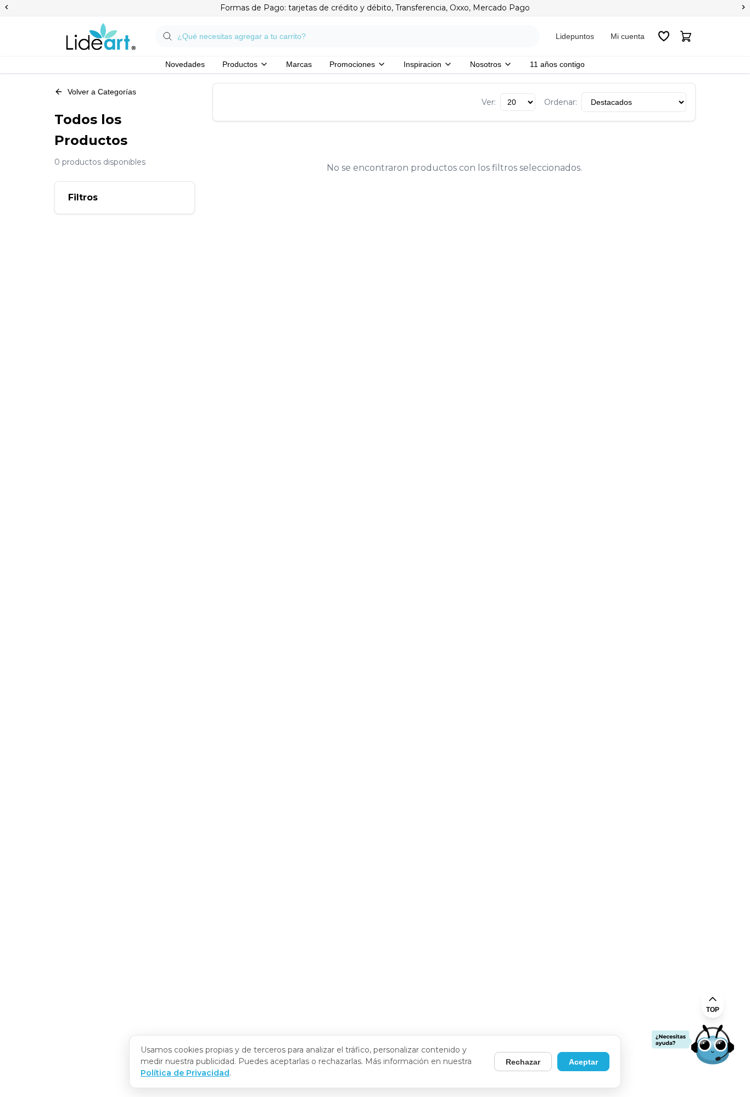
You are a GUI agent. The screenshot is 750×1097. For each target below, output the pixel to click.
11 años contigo (557, 64)
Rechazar (523, 1061)
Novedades (185, 64)
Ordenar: (560, 102)
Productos (240, 64)
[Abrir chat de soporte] (693, 1045)
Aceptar (583, 1061)
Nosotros (485, 64)
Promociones (352, 64)
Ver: (489, 102)
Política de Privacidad (185, 1073)
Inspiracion (422, 64)
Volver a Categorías (102, 91)
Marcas (299, 64)
